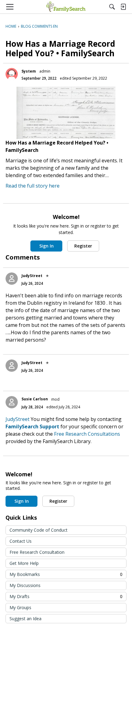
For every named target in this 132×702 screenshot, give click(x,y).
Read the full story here (33, 185)
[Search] (112, 7)
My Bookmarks (66, 574)
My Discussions (25, 585)
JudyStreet (31, 275)
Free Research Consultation (37, 552)
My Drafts (66, 596)
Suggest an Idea (25, 618)
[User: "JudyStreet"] (12, 278)
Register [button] (83, 246)
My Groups (20, 607)
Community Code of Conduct (39, 530)
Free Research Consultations (87, 433)
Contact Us (21, 541)
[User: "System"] (12, 74)
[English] (65, 7)
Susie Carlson (34, 399)
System (28, 71)
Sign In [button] (46, 246)
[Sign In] (123, 7)
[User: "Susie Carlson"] (12, 402)
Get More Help (24, 563)
